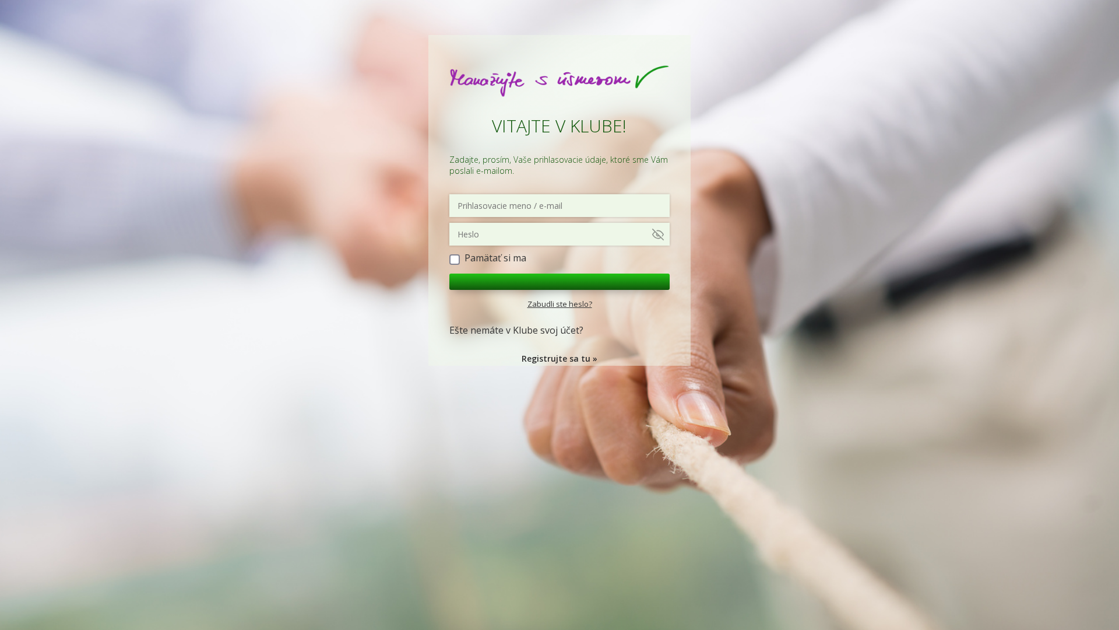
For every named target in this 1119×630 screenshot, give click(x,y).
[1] (559, 282)
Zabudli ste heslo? (559, 304)
